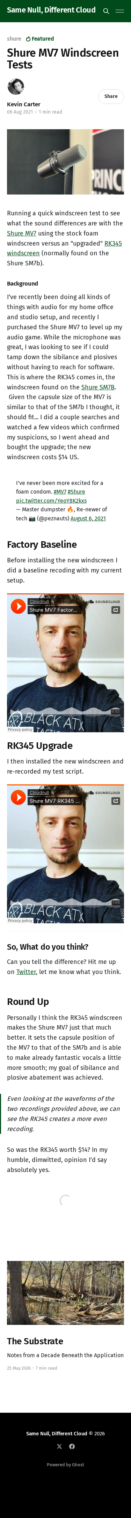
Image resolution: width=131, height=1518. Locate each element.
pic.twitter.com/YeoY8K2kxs (51, 500)
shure (14, 38)
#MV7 (60, 491)
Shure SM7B (98, 387)
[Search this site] (106, 11)
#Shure (76, 491)
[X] (59, 1446)
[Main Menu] (120, 11)
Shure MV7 (21, 233)
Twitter (26, 972)
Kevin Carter (24, 104)
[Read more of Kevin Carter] (16, 87)
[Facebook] (72, 1446)
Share (111, 96)
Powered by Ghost (65, 1464)
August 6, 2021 (88, 518)
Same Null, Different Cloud (51, 10)
